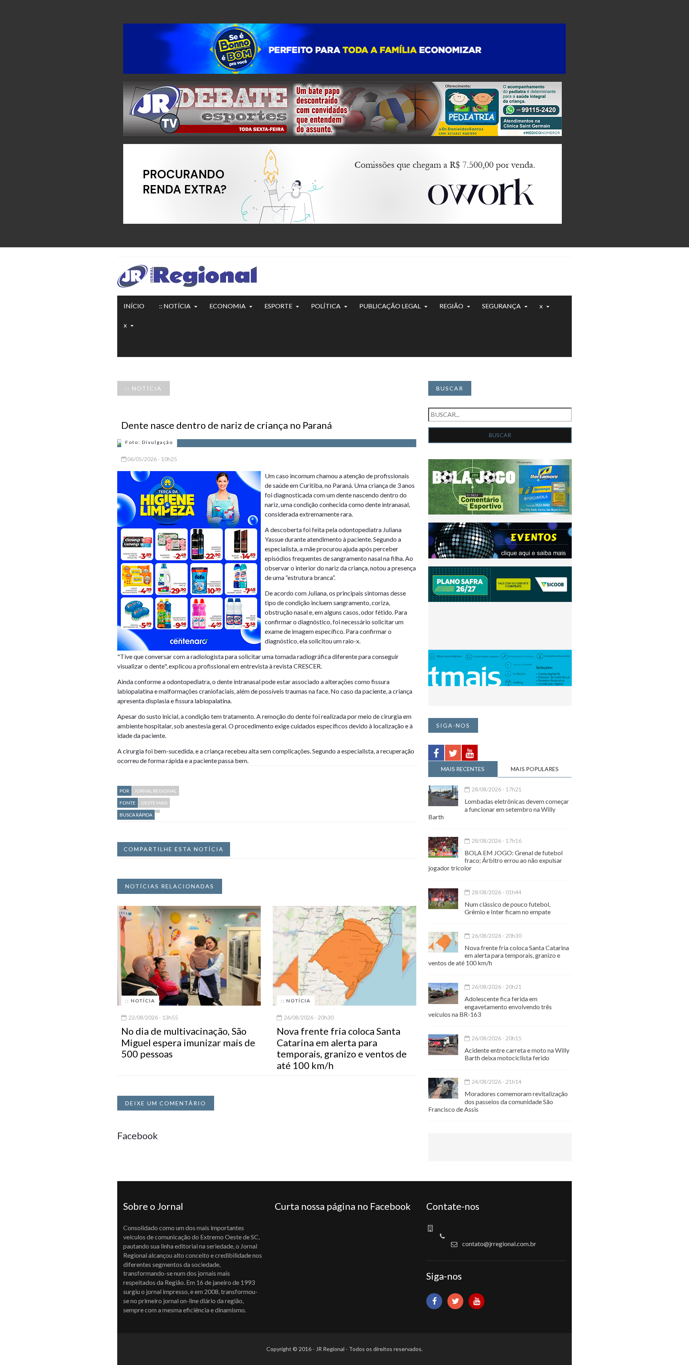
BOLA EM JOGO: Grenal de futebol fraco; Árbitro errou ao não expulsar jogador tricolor (495, 860)
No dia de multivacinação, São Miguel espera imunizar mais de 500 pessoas (188, 1042)
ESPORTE (278, 306)
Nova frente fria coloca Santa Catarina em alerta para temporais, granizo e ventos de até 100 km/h (342, 1048)
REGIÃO (451, 306)
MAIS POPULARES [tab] (535, 768)
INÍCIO (134, 306)
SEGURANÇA (501, 306)
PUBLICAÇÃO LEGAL (390, 306)
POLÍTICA (326, 306)
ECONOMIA (227, 306)
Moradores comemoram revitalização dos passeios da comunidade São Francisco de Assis (498, 1101)
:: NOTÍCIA (175, 306)
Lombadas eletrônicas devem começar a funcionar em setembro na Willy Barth (498, 808)
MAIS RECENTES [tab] (462, 768)
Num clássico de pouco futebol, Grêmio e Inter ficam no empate (508, 907)
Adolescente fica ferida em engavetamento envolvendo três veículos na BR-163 (490, 1006)
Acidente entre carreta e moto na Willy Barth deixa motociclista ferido (517, 1053)
